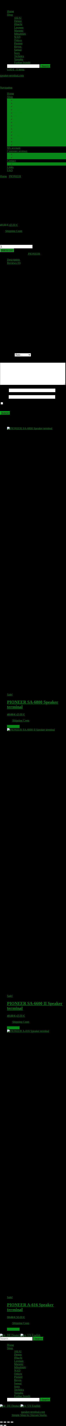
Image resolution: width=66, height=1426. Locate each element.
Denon (18, 21)
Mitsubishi (20, 33)
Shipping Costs (13, 230)
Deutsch (16, 1335)
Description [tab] (13, 259)
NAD (17, 37)
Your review (8, 360)
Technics (19, 56)
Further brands (22, 62)
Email (4, 396)
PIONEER (15, 176)
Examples (19, 157)
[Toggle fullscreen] (5, 1422)
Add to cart (7, 250)
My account (13, 147)
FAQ (10, 170)
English (35, 1335)
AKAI (17, 17)
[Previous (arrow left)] (1, 1425)
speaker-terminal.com (12, 75)
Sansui (17, 49)
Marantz (18, 30)
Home (10, 11)
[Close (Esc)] (12, 1422)
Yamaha (18, 59)
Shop (10, 14)
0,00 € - (15, 69)
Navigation (6, 87)
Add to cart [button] (13, 726)
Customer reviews (17, 151)
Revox (17, 46)
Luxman (18, 27)
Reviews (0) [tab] (14, 262)
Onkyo (18, 40)
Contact (11, 160)
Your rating (7, 354)
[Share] (8, 1422)
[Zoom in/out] (1, 1422)
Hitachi (18, 24)
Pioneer (18, 43)
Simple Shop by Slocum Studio (29, 1415)
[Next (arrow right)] (5, 1425)
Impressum (20, 163)
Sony (17, 52)
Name (4, 390)
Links (10, 167)
